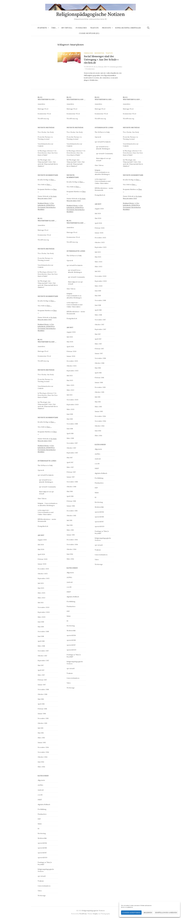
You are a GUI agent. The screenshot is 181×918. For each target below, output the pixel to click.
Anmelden (41, 104)
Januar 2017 (42, 685)
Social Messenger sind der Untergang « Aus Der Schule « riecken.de (101, 59)
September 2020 (44, 612)
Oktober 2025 (43, 574)
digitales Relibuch (44, 804)
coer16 (40, 795)
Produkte (106, 28)
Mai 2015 (41, 733)
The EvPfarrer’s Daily (45, 465)
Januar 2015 (42, 742)
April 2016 (41, 704)
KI (38, 828)
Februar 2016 (42, 709)
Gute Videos (42, 498)
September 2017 (43, 660)
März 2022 (41, 598)
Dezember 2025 (43, 569)
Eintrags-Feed (43, 109)
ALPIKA (40, 785)
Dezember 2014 (43, 747)
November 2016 (43, 689)
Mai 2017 (41, 665)
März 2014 (41, 767)
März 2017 (41, 675)
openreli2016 (42, 848)
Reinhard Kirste (43, 203)
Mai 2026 (41, 549)
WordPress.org (43, 118)
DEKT (40, 800)
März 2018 (41, 646)
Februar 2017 (42, 680)
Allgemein (41, 780)
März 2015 (41, 738)
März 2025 (41, 593)
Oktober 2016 (42, 694)
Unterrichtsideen (44, 886)
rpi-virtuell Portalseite (46, 475)
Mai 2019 (41, 627)
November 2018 (43, 631)
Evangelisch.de (43, 526)
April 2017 (41, 670)
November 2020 (43, 607)
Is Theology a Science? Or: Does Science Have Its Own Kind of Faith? (47, 153)
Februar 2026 (42, 559)
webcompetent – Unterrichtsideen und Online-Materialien (45, 512)
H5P (39, 819)
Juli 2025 (41, 583)
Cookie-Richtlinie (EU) (89, 33)
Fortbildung (42, 809)
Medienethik (99, 53)
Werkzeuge (42, 895)
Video (40, 891)
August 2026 (42, 540)
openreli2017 (42, 853)
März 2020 (41, 617)
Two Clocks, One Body (46, 132)
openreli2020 (42, 857)
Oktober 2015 (42, 723)
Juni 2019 (41, 622)
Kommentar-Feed (44, 114)
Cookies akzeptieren (131, 912)
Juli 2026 (41, 544)
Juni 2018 (41, 636)
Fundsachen (81, 28)
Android (41, 790)
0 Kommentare (90, 69)
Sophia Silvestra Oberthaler (128, 28)
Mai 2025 (41, 588)
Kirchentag (42, 833)
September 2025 (43, 578)
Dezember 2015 (43, 718)
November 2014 (43, 752)
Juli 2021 (40, 602)
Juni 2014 (41, 762)
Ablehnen (148, 912)
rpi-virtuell (66, 28)
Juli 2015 (40, 728)
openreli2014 (42, 843)
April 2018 (41, 641)
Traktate (94, 28)
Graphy (95, 914)
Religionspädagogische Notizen (90, 14)
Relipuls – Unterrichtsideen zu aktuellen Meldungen (74, 296)
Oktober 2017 (42, 656)
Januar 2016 (42, 713)
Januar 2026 (42, 564)
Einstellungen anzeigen (166, 912)
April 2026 (41, 554)
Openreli (41, 470)
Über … (54, 28)
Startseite (42, 28)
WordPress (83, 914)
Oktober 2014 (42, 757)
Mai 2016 (41, 699)
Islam (40, 824)
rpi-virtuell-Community (47, 487)
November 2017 (43, 651)
